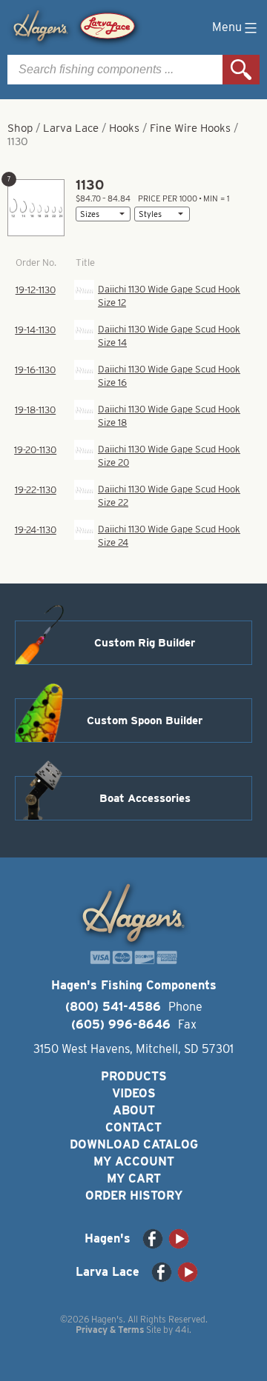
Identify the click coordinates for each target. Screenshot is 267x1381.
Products (134, 1076)
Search (241, 69)
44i (182, 1329)
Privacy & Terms (110, 1329)
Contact (133, 1127)
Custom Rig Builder (144, 642)
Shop (20, 128)
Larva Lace (71, 128)
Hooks (124, 128)
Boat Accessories (145, 798)
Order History (133, 1195)
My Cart (134, 1178)
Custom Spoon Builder (144, 720)
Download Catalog (134, 1144)
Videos (134, 1093)
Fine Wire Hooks (190, 128)
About (134, 1110)
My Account (133, 1161)
